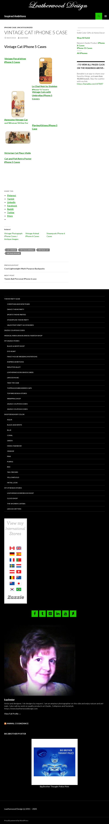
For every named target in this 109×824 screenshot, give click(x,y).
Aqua (9, 420)
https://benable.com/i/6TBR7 (90, 84)
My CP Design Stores (13, 488)
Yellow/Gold (13, 477)
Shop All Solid (83, 38)
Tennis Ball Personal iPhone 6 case (20, 277)
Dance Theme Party (15, 309)
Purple (10, 462)
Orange (10, 451)
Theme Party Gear (12, 299)
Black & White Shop (16, 346)
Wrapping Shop (14, 399)
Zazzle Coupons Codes (14, 330)
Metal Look (12, 483)
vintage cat (43, 250)
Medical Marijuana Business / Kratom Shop (23, 336)
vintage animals (27, 250)
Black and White (14, 425)
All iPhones (82, 53)
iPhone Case (10, 27)
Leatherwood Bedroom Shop (20, 493)
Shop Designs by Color (14, 414)
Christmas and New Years (18, 304)
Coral (10, 435)
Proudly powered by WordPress (16, 820)
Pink (9, 456)
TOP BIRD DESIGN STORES (17, 393)
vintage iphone (13, 253)
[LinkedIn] (57, 613)
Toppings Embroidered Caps (19, 388)
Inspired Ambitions (15, 16)
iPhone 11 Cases (84, 48)
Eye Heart (11, 351)
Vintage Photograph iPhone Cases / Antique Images (13, 236)
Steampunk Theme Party (18, 320)
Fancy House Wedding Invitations (22, 357)
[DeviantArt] (73, 613)
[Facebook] (35, 613)
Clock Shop (12, 498)
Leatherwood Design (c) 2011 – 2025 (20, 809)
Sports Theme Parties (16, 315)
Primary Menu (105, 16)
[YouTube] (65, 613)
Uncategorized (25, 27)
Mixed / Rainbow (14, 446)
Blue (9, 430)
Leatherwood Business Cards (20, 372)
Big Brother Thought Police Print (54, 786)
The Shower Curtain (16, 504)
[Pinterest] (50, 613)
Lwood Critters (14, 509)
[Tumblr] (42, 613)
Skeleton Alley (14, 367)
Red (8, 467)
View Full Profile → (12, 713)
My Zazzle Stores (11, 341)
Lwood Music (13, 378)
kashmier (24, 38)
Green (10, 441)
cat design (11, 250)
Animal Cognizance (18, 723)
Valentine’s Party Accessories (20, 325)
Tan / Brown (12, 472)
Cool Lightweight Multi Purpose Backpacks (24, 267)
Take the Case (13, 383)
